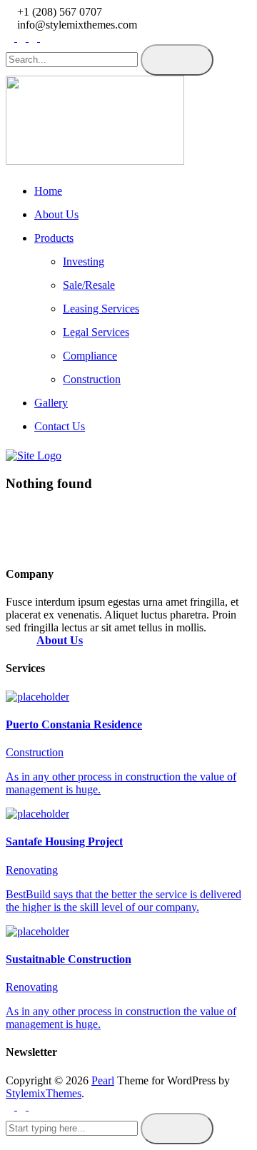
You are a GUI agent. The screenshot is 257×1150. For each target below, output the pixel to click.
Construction (92, 379)
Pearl (102, 1080)
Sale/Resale (89, 285)
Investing (83, 261)
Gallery (51, 403)
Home (48, 191)
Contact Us (59, 426)
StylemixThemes (43, 1093)
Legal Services (96, 332)
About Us (56, 214)
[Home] (33, 455)
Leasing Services (101, 308)
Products (54, 238)
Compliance (90, 356)
